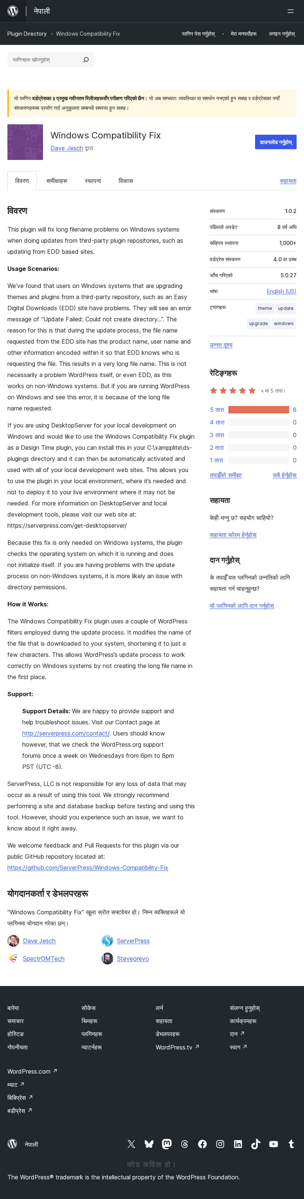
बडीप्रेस (20, 1110)
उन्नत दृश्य (221, 344)
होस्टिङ (15, 1034)
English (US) (282, 291)
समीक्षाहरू (56, 180)
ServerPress (133, 940)
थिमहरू (90, 1021)
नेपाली (31, 1144)
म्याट (16, 1084)
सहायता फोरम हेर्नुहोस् (233, 534)
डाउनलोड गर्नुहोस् (276, 142)
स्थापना (93, 180)
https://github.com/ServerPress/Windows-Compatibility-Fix (87, 867)
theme (265, 308)
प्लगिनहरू (92, 1034)
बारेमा (13, 1008)
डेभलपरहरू (168, 1034)
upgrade (258, 323)
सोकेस (89, 1008)
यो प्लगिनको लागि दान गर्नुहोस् (242, 605)
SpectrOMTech (44, 958)
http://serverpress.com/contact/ (65, 733)
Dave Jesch (66, 148)
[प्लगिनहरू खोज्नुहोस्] (86, 59)
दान (237, 1034)
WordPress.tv (178, 1047)
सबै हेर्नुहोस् (285, 475)
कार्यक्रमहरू (243, 1021)
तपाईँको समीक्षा (226, 475)
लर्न (159, 1008)
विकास (126, 180)
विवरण (22, 180)
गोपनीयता (17, 1047)
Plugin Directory (27, 33)
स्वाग (239, 1047)
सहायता (288, 180)
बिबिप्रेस (20, 1097)
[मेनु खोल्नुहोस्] (292, 11)
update (286, 308)
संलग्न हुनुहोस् (245, 1008)
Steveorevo (133, 958)
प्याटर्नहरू (92, 1047)
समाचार (15, 1021)
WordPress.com (32, 1071)
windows (284, 323)
